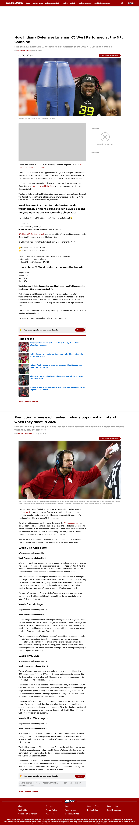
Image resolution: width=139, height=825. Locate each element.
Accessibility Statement (27, 814)
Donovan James (24, 51)
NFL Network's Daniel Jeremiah (32, 234)
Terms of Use (70, 810)
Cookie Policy (92, 810)
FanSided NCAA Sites (102, 3)
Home (21, 401)
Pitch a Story (23, 810)
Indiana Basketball (52, 3)
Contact (68, 806)
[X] (122, 3)
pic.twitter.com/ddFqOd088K (34, 259)
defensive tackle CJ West (43, 186)
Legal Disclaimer (114, 810)
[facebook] (126, 3)
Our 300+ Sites (93, 806)
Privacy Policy (51, 810)
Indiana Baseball (85, 3)
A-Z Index (50, 814)
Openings (49, 806)
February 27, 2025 (55, 229)
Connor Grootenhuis (25, 434)
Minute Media (16, 819)
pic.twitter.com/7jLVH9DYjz (30, 227)
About (27, 3)
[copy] (31, 55)
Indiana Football (69, 3)
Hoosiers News (37, 3)
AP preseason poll (71, 523)
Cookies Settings (72, 814)
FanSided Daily (113, 806)
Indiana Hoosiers (25, 512)
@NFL (24, 224)
